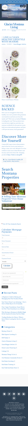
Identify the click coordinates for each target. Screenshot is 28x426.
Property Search (14, 402)
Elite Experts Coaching (8, 334)
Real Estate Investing (7, 361)
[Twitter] (9, 1)
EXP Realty (5, 338)
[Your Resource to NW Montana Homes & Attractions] (14, 11)
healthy (18, 159)
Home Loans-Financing (8, 348)
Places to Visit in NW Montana (14, 404)
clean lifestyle (12, 159)
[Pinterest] (21, 1)
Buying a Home (6, 331)
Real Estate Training (7, 364)
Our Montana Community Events (11, 358)
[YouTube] (15, 1)
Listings (4, 351)
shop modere (15, 161)
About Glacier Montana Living (14, 405)
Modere (23, 119)
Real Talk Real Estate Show (9, 368)
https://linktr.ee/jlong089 (14, 155)
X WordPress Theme (14, 414)
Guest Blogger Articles (19, 44)
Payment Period (6, 258)
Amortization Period (7, 252)
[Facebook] (7, 1)
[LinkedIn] (12, 1)
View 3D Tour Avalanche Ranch (12, 224)
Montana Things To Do (8, 354)
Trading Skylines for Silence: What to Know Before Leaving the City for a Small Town (13, 318)
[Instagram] (18, 1)
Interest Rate (5, 247)
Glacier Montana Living (8, 341)
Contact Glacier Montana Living (14, 407)
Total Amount (6, 235)
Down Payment (6, 241)
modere (9, 161)
